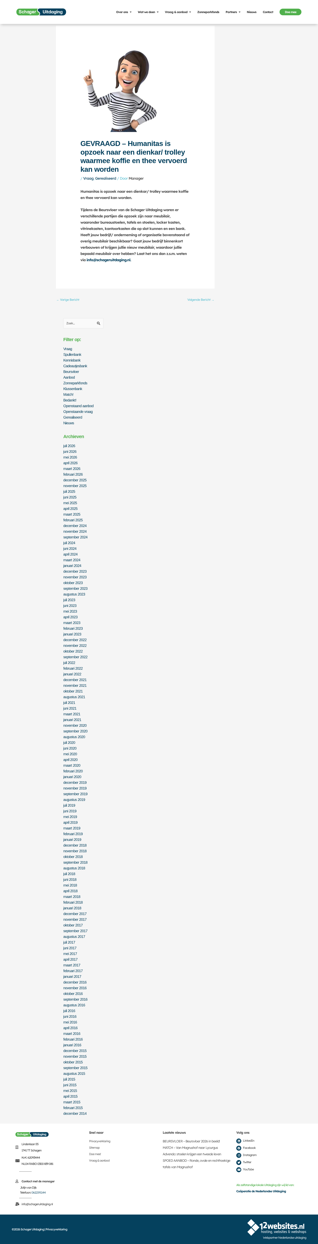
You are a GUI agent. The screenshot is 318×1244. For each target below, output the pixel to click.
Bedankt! (69, 400)
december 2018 (74, 845)
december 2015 (74, 1051)
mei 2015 (70, 1091)
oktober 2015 (73, 1062)
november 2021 (74, 685)
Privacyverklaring (99, 1141)
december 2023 (74, 571)
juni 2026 (69, 452)
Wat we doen (146, 12)
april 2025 (70, 509)
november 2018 (74, 851)
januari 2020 (72, 777)
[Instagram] (238, 1155)
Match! (68, 394)
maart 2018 (71, 897)
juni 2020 (69, 748)
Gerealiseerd (105, 178)
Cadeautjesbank (75, 366)
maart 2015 (71, 1102)
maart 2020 (71, 765)
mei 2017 (70, 954)
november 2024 (74, 531)
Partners (231, 12)
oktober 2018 (73, 857)
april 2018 (70, 891)
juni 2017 (69, 948)
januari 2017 (72, 977)
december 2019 (74, 782)
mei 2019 (70, 817)
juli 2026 (69, 446)
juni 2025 (69, 497)
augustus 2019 (74, 800)
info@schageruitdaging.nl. (108, 260)
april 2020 (70, 760)
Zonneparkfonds (208, 12)
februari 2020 (73, 771)
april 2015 (70, 1096)
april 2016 (70, 1028)
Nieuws (251, 12)
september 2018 (75, 862)
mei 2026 (70, 457)
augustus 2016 (74, 1005)
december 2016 (74, 982)
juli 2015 (69, 1079)
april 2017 (70, 959)
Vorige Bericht (67, 300)
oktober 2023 (73, 583)
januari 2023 (72, 634)
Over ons (122, 12)
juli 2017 (69, 942)
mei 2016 (70, 1022)
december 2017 (74, 914)
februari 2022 (73, 668)
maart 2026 (71, 469)
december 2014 (74, 1113)
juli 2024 (69, 543)
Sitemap (94, 1147)
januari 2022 (72, 674)
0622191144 (38, 1192)
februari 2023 (73, 628)
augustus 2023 (74, 594)
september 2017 (75, 931)
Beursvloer (71, 372)
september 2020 (75, 731)
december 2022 (74, 640)
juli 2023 (69, 600)
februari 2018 (73, 902)
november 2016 (74, 988)
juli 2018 (69, 874)
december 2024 (74, 526)
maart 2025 (71, 514)
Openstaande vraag (78, 412)
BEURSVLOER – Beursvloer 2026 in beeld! (191, 1141)
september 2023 (75, 588)
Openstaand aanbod (78, 406)
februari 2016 (73, 1039)
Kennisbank (71, 360)
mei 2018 (70, 885)
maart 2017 (71, 965)
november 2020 (74, 725)
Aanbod (69, 377)
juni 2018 (69, 880)
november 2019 (74, 788)
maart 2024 (71, 560)
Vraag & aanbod (176, 12)
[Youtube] (238, 1169)
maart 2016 (71, 1034)
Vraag (88, 178)
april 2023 (70, 617)
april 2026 (70, 463)
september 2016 (75, 999)
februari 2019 (73, 834)
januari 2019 (72, 840)
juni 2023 (69, 606)
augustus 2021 (74, 697)
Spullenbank (72, 355)
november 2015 (74, 1056)
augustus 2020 (74, 737)
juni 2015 (69, 1085)
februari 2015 (73, 1108)
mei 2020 (70, 754)
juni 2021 (69, 708)
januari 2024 (72, 566)
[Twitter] (238, 1162)
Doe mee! (95, 1154)
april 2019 (70, 822)
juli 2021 (69, 703)
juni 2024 (69, 549)
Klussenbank (72, 389)
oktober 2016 (73, 994)
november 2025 (74, 486)
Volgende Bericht (200, 300)
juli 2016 (69, 1011)
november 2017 (74, 919)
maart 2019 (71, 828)
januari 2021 (72, 720)
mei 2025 (70, 503)
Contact (268, 12)
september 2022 (75, 657)
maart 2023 (71, 623)
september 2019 (75, 794)
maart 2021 (71, 714)
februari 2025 (73, 520)
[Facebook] (238, 1148)
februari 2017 (73, 971)
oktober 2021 (73, 691)
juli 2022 (69, 663)
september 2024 (75, 537)
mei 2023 (70, 611)
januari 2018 (72, 908)
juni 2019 (69, 811)
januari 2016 (72, 1045)
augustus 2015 (74, 1074)
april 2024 (70, 554)
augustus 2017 (74, 937)
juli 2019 (69, 805)
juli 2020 (69, 743)
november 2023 (74, 577)
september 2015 (75, 1068)
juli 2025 (69, 491)
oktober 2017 (73, 925)
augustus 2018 (74, 868)
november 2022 (74, 646)
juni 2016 (69, 1016)
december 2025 (74, 480)
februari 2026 (73, 474)
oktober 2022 (73, 651)
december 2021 (74, 680)
